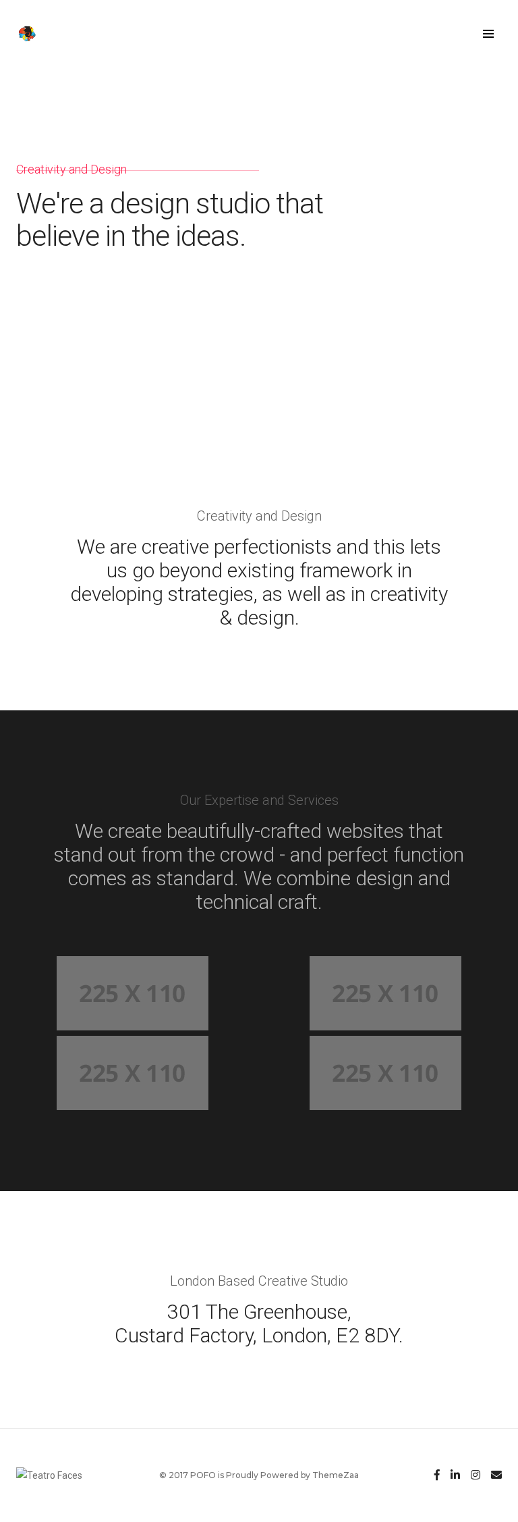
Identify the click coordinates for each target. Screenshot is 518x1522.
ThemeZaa (335, 1475)
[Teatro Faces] (36, 33)
